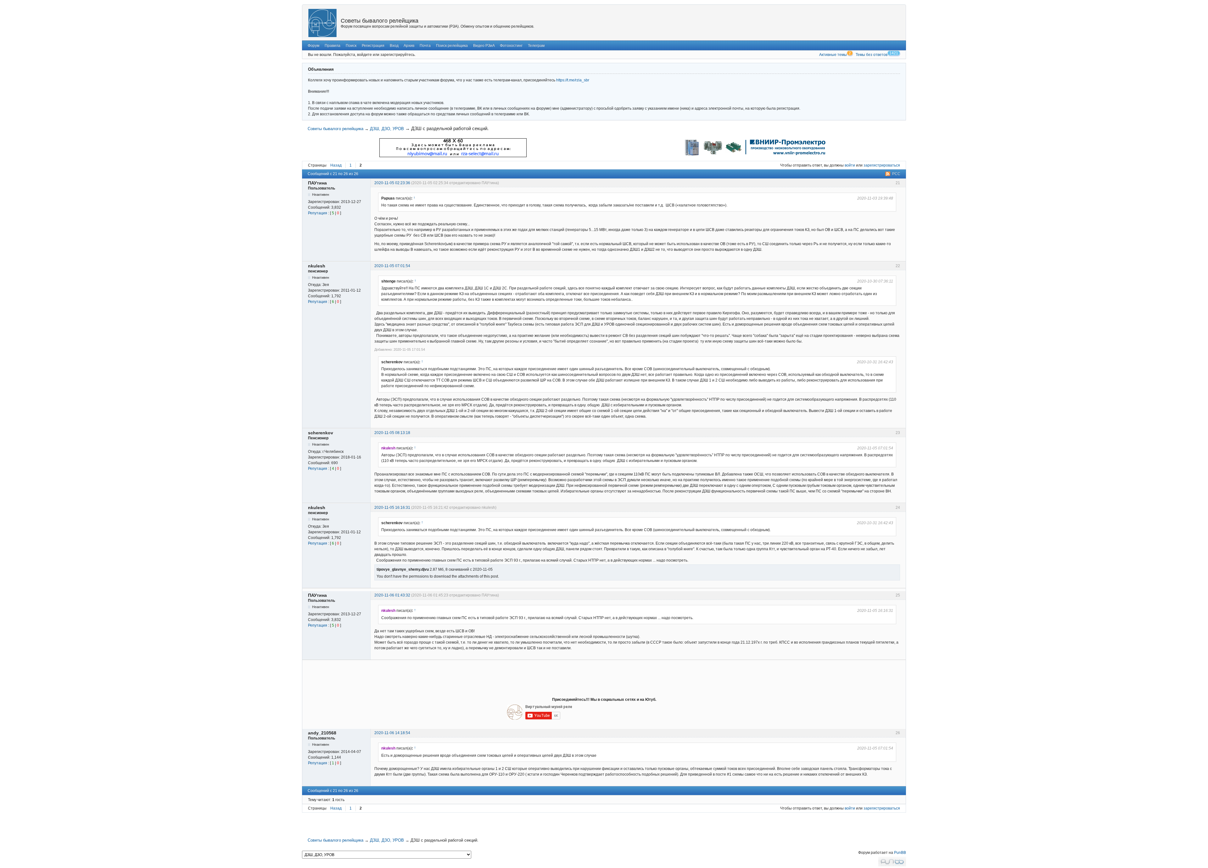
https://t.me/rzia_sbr (572, 80)
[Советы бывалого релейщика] (322, 22)
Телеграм (536, 45)
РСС (896, 174)
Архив (409, 45)
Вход (394, 45)
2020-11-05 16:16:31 (392, 507)
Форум (313, 45)
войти (850, 165)
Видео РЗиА (484, 45)
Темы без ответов (871, 54)
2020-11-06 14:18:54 (392, 733)
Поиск (351, 45)
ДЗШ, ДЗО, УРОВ (387, 128)
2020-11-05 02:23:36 (392, 183)
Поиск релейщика (452, 45)
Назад (336, 165)
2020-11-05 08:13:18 (392, 433)
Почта (425, 45)
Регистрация (373, 45)
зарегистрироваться (882, 165)
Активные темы (833, 54)
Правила (332, 45)
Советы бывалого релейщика (379, 21)
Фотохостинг (511, 45)
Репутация (317, 213)
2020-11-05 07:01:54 (392, 266)
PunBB (900, 852)
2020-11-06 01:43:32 (392, 595)
